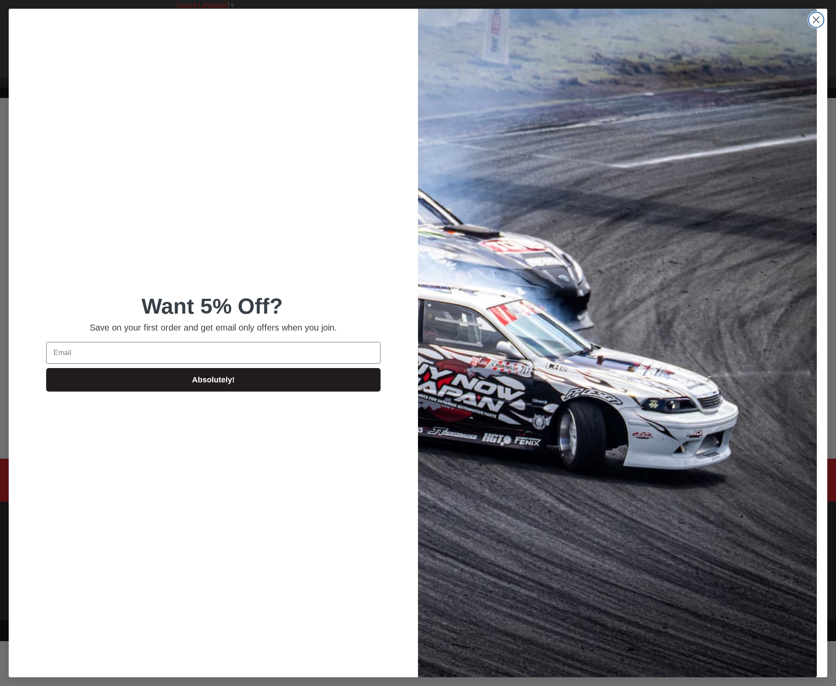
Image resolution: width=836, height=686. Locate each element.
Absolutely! (213, 379)
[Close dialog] (816, 19)
